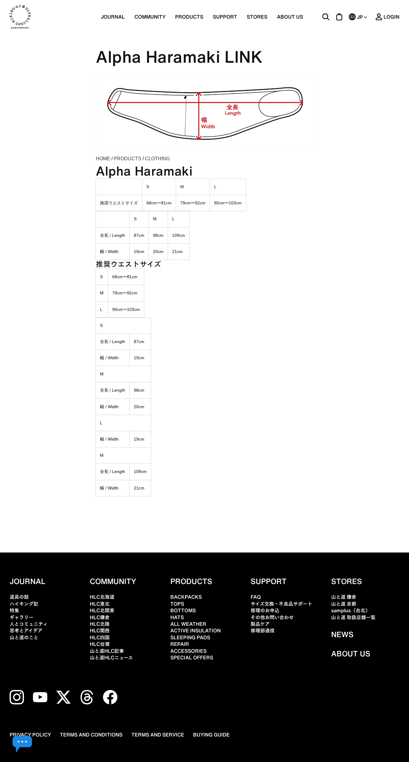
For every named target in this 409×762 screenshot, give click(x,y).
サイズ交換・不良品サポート (281, 603)
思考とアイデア (26, 630)
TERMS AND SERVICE (157, 734)
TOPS (177, 603)
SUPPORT (225, 16)
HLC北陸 (100, 624)
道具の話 (19, 597)
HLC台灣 (100, 644)
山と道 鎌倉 (343, 597)
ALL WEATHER (188, 624)
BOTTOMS (183, 610)
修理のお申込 (265, 610)
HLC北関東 (102, 610)
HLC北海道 (102, 597)
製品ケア (260, 624)
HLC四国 (100, 637)
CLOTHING (157, 158)
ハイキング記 (24, 603)
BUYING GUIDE (211, 734)
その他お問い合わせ (272, 617)
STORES (257, 16)
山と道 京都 (343, 603)
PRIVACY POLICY (30, 734)
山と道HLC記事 (107, 651)
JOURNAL (113, 16)
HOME (103, 158)
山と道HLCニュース (111, 657)
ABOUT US (290, 16)
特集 (14, 610)
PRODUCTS (127, 158)
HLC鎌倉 (100, 617)
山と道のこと (24, 637)
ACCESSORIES (188, 651)
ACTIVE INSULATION (195, 630)
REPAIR (179, 644)
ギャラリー (22, 617)
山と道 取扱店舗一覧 (353, 617)
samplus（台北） (350, 610)
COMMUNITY (150, 16)
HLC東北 (100, 603)
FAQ (256, 597)
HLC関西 (100, 630)
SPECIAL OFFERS (191, 657)
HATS (177, 617)
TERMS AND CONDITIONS (91, 734)
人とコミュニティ (29, 624)
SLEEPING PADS (190, 637)
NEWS (342, 634)
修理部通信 (263, 630)
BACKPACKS (186, 597)
